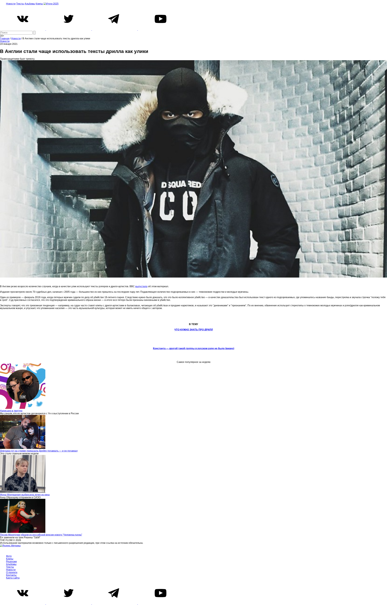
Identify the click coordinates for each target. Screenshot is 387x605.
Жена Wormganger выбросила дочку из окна (25, 494)
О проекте (11, 572)
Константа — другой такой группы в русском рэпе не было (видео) (193, 348)
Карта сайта (13, 578)
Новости (11, 3)
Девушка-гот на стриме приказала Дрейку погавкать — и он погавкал (39, 451)
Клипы (39, 3)
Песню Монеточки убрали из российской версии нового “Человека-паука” (41, 534)
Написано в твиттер (11, 410)
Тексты (20, 3)
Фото (9, 556)
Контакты (11, 575)
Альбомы (30, 3)
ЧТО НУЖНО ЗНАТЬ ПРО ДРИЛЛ (193, 329)
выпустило (141, 286)
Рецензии (11, 561)
